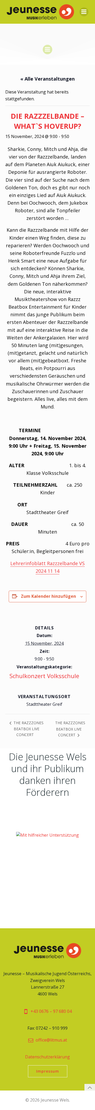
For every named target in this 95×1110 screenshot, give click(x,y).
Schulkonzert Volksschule (44, 676)
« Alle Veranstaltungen (47, 79)
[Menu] (83, 11)
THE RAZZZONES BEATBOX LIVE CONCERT (28, 728)
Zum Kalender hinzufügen (48, 596)
